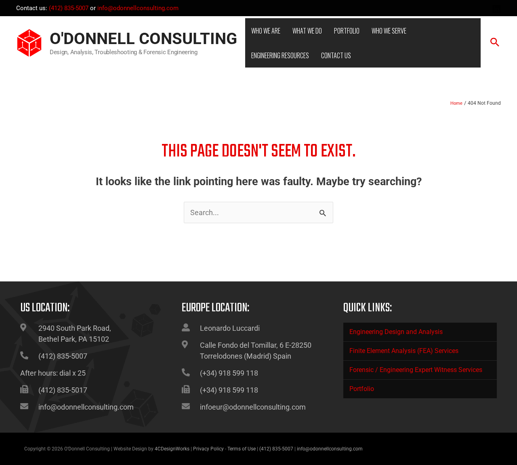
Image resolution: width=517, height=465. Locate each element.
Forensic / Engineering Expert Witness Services (415, 370)
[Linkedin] (496, 8)
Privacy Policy (208, 449)
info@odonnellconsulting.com (138, 8)
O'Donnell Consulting (143, 38)
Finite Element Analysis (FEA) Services (403, 351)
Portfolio (361, 389)
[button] (495, 43)
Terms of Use (241, 449)
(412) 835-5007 (68, 8)
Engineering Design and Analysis (396, 332)
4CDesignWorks (172, 449)
